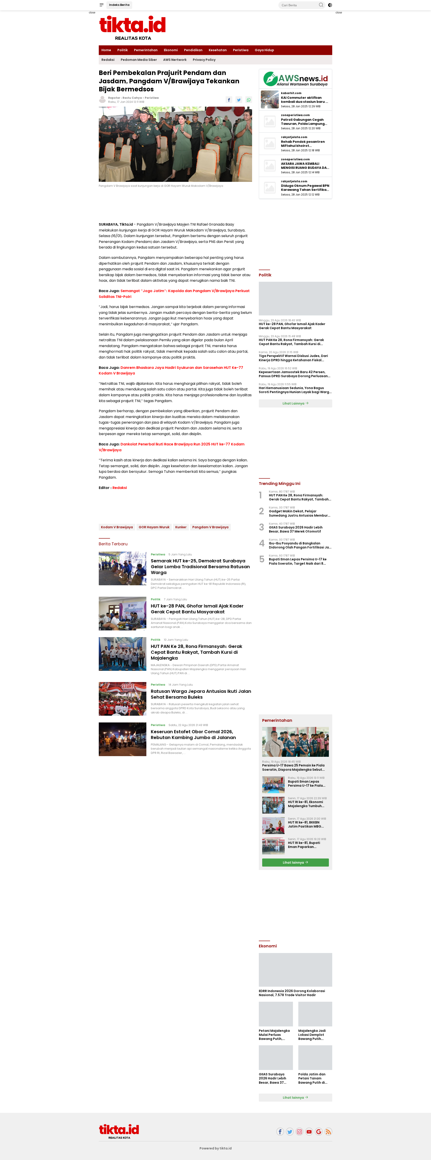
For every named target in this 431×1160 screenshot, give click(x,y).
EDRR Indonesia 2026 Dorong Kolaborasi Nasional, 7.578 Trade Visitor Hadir (292, 993)
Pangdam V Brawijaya (210, 527)
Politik (122, 50)
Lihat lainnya (294, 862)
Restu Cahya (132, 98)
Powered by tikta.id (216, 1148)
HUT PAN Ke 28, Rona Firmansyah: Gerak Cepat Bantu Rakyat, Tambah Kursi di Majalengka (196, 652)
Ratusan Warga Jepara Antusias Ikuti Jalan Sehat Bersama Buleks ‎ (201, 694)
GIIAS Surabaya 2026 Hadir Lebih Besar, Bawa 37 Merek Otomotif (296, 529)
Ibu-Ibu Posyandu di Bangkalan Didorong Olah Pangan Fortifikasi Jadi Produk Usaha (300, 545)
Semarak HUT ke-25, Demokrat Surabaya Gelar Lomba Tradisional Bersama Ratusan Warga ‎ (200, 567)
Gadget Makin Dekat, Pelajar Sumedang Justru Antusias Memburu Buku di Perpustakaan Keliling (299, 513)
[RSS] (328, 1132)
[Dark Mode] (330, 5)
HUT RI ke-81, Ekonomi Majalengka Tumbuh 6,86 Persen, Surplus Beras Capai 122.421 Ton (307, 804)
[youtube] (309, 1132)
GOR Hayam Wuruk (154, 527)
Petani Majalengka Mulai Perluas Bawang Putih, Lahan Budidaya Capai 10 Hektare (274, 1035)
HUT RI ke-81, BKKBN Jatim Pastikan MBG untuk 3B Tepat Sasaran (308, 824)
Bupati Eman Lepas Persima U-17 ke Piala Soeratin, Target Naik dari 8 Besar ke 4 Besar (298, 561)
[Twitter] (290, 1132)
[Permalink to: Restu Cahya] (102, 99)
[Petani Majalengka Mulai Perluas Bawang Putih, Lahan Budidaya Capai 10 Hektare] (276, 1014)
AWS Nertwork (175, 59)
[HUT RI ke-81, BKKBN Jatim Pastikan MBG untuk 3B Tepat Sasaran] (273, 825)
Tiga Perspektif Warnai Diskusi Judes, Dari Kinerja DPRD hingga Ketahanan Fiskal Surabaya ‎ (293, 358)
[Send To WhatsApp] (248, 99)
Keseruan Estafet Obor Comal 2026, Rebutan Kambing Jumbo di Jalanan (193, 735)
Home (106, 50)
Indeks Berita (119, 5)
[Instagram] (299, 1132)
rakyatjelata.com (294, 137)
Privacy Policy (204, 59)
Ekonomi (171, 50)
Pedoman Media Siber (139, 59)
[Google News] (319, 1132)
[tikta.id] (119, 1131)
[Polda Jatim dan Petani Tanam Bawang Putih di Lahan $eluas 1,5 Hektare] (315, 1057)
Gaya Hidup (264, 50)
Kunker (181, 527)
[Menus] (101, 5)
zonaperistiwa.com (295, 115)
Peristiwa (240, 50)
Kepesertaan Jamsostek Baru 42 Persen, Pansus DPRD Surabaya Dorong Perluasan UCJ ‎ (293, 374)
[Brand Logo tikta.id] (132, 27)
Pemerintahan (146, 50)
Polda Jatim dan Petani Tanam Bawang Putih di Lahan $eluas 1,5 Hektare (311, 1078)
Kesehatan (218, 50)
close (92, 12)
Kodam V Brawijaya (117, 527)
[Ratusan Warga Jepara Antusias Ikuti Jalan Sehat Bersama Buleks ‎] (122, 699)
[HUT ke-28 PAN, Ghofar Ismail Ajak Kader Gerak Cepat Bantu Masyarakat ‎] (122, 613)
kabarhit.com (291, 93)
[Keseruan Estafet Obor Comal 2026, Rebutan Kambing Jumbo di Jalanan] (122, 739)
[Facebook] (280, 1132)
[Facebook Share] (229, 99)
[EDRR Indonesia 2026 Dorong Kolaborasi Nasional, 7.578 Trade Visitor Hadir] (295, 970)
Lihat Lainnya (294, 403)
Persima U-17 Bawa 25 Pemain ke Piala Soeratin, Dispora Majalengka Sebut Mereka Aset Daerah (293, 767)
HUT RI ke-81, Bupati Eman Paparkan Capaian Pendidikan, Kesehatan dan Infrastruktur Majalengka (305, 845)
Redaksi (107, 59)
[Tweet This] (238, 99)
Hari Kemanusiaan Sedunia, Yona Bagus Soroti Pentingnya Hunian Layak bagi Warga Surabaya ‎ (295, 390)
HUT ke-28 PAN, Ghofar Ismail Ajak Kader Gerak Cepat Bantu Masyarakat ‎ (197, 609)
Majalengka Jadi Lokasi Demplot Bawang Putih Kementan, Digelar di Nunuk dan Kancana (313, 1035)
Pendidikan (193, 50)
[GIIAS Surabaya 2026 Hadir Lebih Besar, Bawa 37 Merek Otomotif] (276, 1057)
